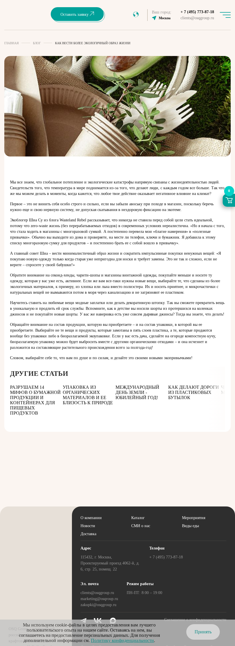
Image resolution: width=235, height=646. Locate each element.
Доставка (88, 534)
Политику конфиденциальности (122, 640)
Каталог (138, 518)
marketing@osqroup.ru (99, 599)
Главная (11, 43)
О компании (91, 518)
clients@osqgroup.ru (197, 18)
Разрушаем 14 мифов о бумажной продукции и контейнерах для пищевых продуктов (35, 400)
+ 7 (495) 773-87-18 (197, 12)
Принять (203, 631)
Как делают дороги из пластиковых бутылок (193, 392)
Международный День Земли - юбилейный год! (137, 392)
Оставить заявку (75, 14)
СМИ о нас (140, 526)
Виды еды (190, 526)
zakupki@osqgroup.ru (98, 605)
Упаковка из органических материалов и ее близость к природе (88, 395)
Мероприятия (193, 518)
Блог (37, 43)
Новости (88, 526)
